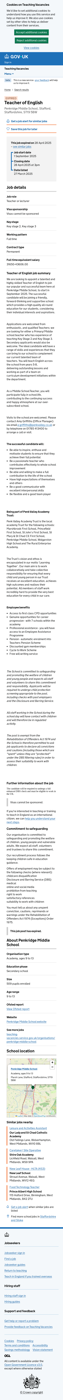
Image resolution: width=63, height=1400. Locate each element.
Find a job (10, 1258)
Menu (7, 74)
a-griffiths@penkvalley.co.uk (34, 425)
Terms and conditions (17, 1345)
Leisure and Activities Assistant (28, 1128)
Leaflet (20, 1116)
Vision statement (43, 1349)
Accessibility (40, 1345)
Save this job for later (24, 129)
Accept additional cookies (31, 32)
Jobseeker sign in (14, 1253)
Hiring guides (12, 1301)
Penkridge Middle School (24, 1068)
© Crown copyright (31, 1392)
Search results (21, 89)
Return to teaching (15, 1270)
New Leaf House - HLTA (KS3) (27, 1168)
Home (7, 89)
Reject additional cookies (32, 40)
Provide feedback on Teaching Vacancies (28, 1326)
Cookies (9, 1341)
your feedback (42, 80)
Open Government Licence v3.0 (23, 1364)
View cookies (31, 47)
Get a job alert (19, 1207)
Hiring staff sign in (15, 1295)
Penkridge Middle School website (26, 1021)
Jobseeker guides (14, 1264)
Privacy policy (25, 1341)
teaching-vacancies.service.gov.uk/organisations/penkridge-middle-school (31, 1038)
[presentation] (31, 1088)
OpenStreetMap (40, 1116)
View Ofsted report (18, 1009)
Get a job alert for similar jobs (29, 121)
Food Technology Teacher (25, 1187)
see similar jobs (22, 146)
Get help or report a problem (21, 1321)
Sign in (7, 62)
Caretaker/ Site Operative (25, 1150)
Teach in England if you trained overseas (28, 1276)
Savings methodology (17, 1349)
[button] (33, 1088)
